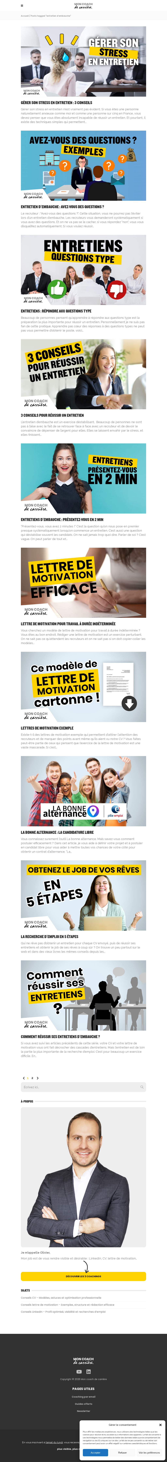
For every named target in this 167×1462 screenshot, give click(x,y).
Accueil (25, 15)
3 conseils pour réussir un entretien (52, 415)
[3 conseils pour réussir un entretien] (83, 373)
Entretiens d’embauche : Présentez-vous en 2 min (62, 519)
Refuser (122, 1452)
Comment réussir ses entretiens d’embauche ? (60, 1037)
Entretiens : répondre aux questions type (56, 311)
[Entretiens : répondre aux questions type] (83, 269)
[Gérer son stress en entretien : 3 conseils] (83, 61)
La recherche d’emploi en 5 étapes (49, 936)
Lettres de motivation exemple (47, 728)
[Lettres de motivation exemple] (83, 686)
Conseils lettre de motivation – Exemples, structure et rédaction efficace (67, 1305)
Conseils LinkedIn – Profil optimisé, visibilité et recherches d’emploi (63, 1312)
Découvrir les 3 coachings (83, 1276)
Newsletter (83, 1411)
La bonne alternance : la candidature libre (57, 832)
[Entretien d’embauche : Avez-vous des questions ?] (83, 165)
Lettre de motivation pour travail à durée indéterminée (68, 624)
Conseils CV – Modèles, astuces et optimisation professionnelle (61, 1298)
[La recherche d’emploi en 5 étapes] (83, 895)
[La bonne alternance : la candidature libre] (83, 791)
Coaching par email (83, 1396)
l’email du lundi (54, 1442)
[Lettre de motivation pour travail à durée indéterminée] (83, 582)
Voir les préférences (149, 1452)
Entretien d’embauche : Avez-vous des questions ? (62, 207)
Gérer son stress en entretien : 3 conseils (56, 103)
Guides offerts (83, 1404)
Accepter (95, 1452)
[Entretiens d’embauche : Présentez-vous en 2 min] (83, 478)
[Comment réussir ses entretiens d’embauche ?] (83, 995)
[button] (160, 1425)
